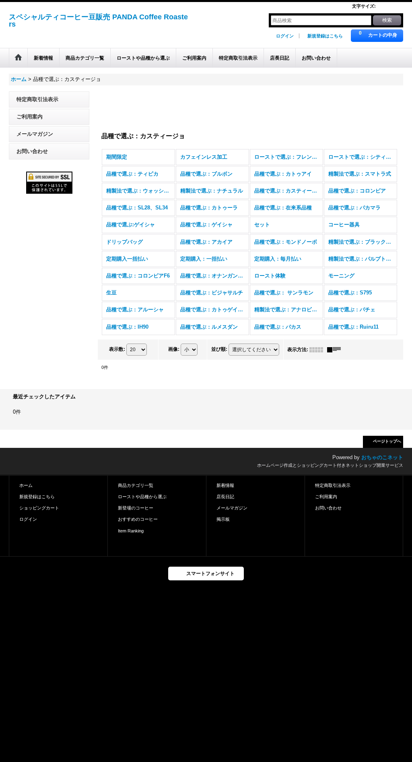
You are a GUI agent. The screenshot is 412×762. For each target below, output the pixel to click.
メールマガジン (34, 134)
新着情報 (225, 485)
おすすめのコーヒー (138, 519)
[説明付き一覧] (336, 349)
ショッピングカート (39, 507)
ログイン (285, 35)
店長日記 (225, 496)
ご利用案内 (29, 117)
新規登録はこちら (325, 35)
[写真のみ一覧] (318, 349)
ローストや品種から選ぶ (142, 496)
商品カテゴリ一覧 (135, 485)
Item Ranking (131, 530)
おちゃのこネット (382, 457)
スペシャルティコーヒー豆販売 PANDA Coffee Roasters (98, 20)
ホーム (26, 485)
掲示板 (223, 519)
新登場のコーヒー (135, 507)
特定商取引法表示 (37, 99)
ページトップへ (387, 441)
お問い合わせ (32, 151)
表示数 (117, 349)
